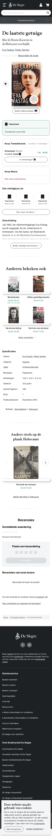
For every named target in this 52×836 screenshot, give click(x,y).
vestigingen (18, 657)
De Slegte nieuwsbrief (11, 792)
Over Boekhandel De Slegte (16, 742)
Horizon (25, 362)
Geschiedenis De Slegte (12, 749)
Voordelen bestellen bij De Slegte (16, 754)
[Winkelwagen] (47, 5)
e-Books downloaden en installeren (17, 712)
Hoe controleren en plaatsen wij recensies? (21, 603)
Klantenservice (10, 673)
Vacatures (6, 787)
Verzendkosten (8, 771)
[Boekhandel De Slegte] (16, 4)
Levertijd (6, 701)
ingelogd (40, 597)
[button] (4, 20)
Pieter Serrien (22, 49)
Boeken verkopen (9, 690)
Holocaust (33, 409)
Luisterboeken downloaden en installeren (20, 718)
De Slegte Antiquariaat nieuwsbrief (17, 798)
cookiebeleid (39, 823)
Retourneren (7, 707)
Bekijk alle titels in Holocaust (26, 497)
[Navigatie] (4, 5)
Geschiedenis (20, 409)
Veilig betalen (8, 765)
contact (10, 654)
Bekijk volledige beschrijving (25, 246)
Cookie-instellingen (34, 829)
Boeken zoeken (9, 685)
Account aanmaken (10, 723)
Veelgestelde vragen (11, 776)
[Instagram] (29, 645)
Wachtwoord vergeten (11, 729)
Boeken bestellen (9, 680)
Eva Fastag (8, 49)
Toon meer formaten (25, 212)
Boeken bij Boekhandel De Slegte (16, 760)
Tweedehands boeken (26, 20)
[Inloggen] (41, 5)
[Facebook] (22, 645)
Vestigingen (7, 781)
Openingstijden (8, 696)
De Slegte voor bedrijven (13, 734)
